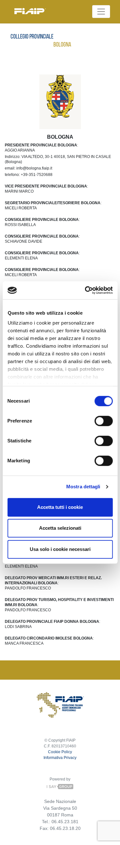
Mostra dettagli (83, 486)
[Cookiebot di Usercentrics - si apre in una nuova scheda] (85, 290)
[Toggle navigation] (101, 11)
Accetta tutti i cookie (60, 507)
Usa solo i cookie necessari (60, 549)
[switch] (103, 421)
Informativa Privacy (60, 757)
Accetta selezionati (60, 528)
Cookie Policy (60, 752)
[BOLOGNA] (60, 100)
